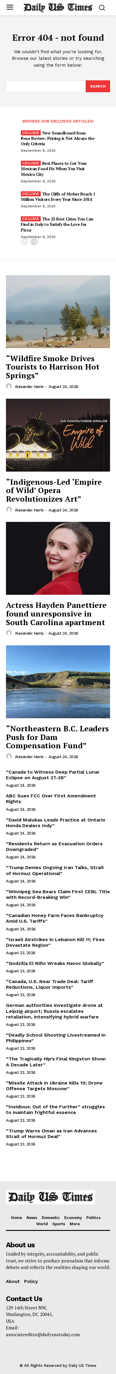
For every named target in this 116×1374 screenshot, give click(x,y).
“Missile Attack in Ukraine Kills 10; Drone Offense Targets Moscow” (54, 1085)
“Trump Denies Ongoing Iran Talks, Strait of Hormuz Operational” (55, 870)
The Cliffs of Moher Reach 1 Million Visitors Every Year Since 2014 (58, 196)
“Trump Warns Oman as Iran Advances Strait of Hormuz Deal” (51, 1133)
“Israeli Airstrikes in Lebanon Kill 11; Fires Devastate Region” (55, 942)
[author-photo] (10, 386)
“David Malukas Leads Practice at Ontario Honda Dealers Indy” (55, 822)
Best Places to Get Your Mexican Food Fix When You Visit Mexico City (54, 168)
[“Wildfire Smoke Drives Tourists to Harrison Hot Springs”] (58, 311)
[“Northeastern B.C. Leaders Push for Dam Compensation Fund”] (58, 681)
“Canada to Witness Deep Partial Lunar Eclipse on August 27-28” (53, 774)
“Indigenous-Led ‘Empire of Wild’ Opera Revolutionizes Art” (54, 490)
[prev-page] (24, 241)
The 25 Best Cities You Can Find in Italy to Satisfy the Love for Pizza (57, 224)
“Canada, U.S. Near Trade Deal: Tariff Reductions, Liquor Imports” (49, 984)
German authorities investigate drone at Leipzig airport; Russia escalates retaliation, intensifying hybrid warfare (54, 1010)
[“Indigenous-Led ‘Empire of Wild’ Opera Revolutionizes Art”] (58, 435)
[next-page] (34, 241)
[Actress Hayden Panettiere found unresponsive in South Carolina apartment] (58, 558)
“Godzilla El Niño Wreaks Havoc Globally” (55, 963)
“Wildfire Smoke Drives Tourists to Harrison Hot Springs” (52, 366)
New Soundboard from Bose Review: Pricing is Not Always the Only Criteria (57, 138)
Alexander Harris (29, 386)
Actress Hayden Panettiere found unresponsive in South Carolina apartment (56, 613)
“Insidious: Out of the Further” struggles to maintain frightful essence (55, 1109)
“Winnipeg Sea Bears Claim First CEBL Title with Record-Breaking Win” (58, 894)
